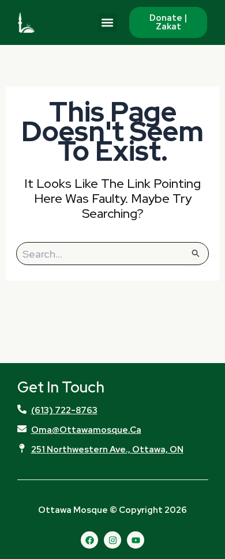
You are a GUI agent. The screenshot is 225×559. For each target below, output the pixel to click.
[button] (107, 22)
